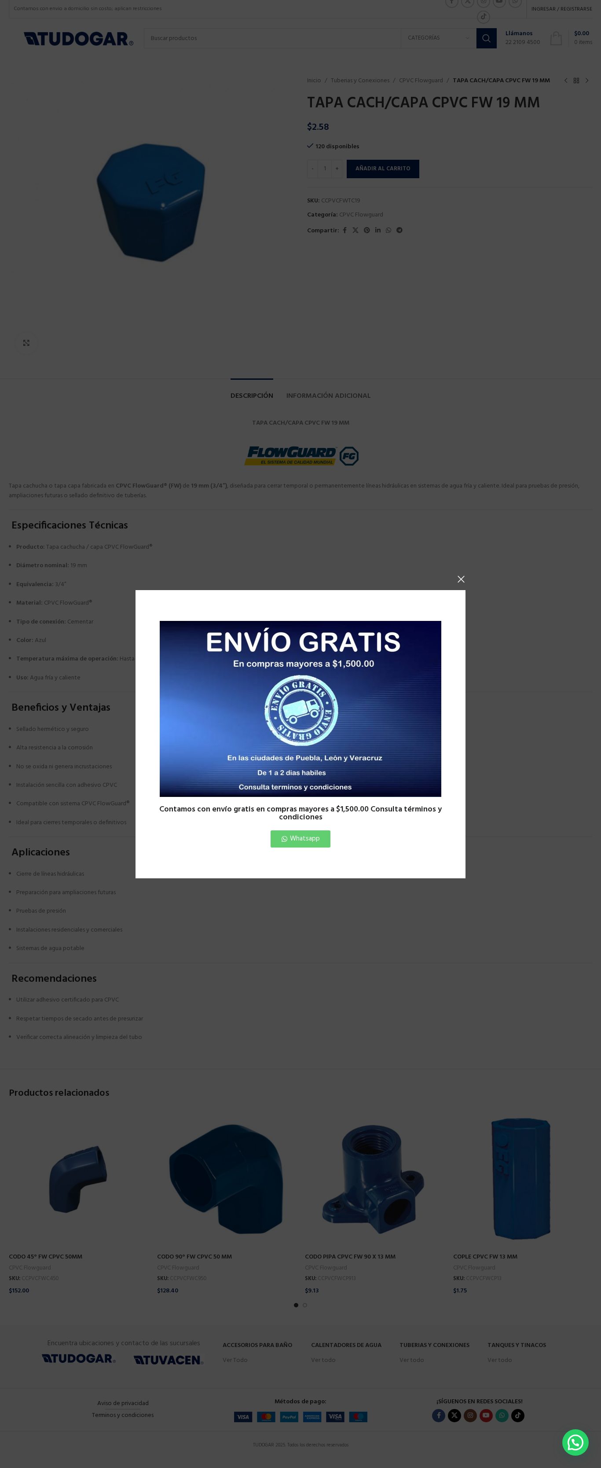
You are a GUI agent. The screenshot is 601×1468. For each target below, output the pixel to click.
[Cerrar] (461, 579)
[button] (575, 1442)
